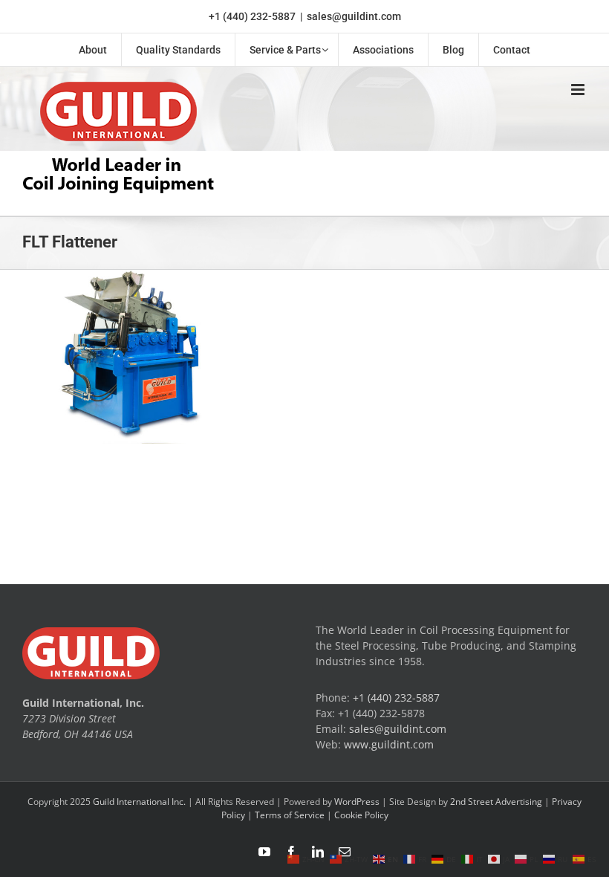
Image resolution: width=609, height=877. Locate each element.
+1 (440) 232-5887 (252, 16)
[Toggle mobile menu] (579, 89)
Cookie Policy (361, 815)
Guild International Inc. (139, 801)
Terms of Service (290, 815)
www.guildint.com (389, 744)
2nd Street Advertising (496, 801)
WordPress (357, 801)
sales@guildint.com (354, 16)
